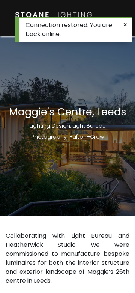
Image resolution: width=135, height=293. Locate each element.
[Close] (125, 25)
